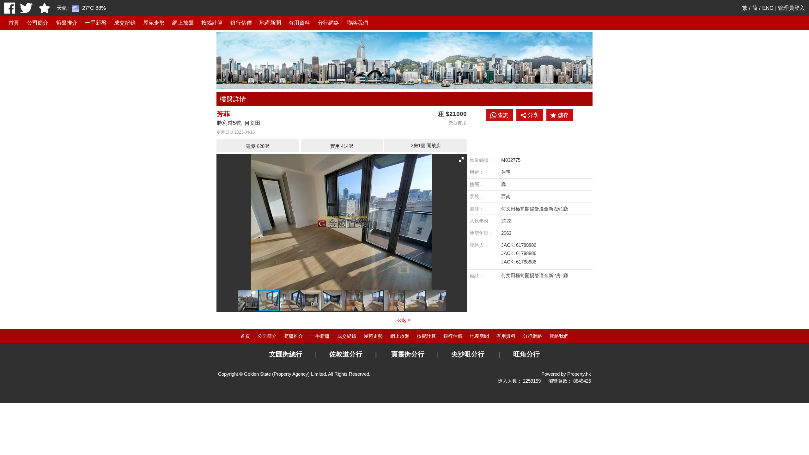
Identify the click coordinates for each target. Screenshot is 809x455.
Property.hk (579, 374)
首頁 (14, 23)
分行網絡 (328, 23)
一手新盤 (95, 23)
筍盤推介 (66, 23)
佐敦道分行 (345, 354)
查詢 (503, 115)
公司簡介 (37, 23)
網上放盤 (183, 23)
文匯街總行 (285, 354)
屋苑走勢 (154, 23)
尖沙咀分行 (467, 354)
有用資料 (299, 23)
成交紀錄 (125, 23)
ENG (768, 8)
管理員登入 (791, 8)
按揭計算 (212, 23)
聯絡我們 (357, 23)
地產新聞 (270, 23)
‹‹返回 (404, 320)
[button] (461, 160)
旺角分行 (526, 354)
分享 (533, 115)
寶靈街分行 (407, 354)
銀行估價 (241, 23)
